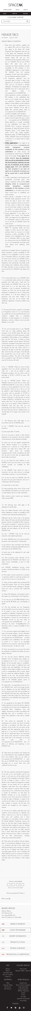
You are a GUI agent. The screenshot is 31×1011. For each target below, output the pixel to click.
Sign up (26, 9)
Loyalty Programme (23, 989)
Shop (4, 13)
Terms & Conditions (8, 974)
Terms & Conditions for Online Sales (11, 917)
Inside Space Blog (23, 987)
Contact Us (8, 976)
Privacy (23, 994)
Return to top (5, 898)
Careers (23, 992)
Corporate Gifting (7, 985)
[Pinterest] (15, 1008)
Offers (7, 983)
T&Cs (3, 717)
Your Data (23, 996)
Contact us (22, 893)
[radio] (11, 884)
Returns (8, 970)
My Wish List (7, 989)
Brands (25, 13)
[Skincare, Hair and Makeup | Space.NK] (15, 5)
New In (14, 13)
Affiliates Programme (23, 990)
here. (3, 271)
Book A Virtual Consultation (23, 985)
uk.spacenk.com (9, 66)
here (7, 49)
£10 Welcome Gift (7, 913)
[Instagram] (23, 1008)
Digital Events (23, 983)
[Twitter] (11, 1008)
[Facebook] (7, 1008)
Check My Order (7, 972)
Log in (17, 9)
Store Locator (7, 9)
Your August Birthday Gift (8, 915)
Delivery (8, 968)
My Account (8, 987)
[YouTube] (19, 1008)
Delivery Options (6, 911)
